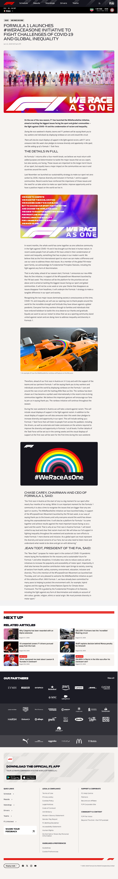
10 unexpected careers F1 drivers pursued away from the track (36, 644)
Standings (50, 3)
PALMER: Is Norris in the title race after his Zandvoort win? (93, 660)
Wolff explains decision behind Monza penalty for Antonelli (94, 644)
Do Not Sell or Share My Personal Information (55, 835)
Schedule (23, 3)
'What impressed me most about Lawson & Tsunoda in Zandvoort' (36, 660)
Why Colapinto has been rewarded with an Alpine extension (36, 631)
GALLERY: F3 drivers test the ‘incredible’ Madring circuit (92, 631)
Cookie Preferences (50, 851)
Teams (75, 3)
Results (36, 3)
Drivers (63, 3)
